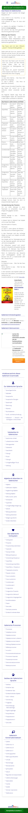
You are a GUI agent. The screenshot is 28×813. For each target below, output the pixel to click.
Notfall (8, 787)
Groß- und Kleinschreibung (13, 414)
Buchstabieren (10, 411)
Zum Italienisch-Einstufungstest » (10, 324)
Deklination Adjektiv (11, 487)
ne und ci (8, 650)
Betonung (9, 405)
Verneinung (9, 699)
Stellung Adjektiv (10, 493)
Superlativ (9, 503)
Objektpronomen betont (13, 641)
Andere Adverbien (11, 521)
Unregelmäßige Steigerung (13, 506)
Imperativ (8, 549)
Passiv (8, 603)
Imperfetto (9, 561)
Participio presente (11, 609)
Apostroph (9, 402)
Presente (8, 543)
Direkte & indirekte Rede (13, 612)
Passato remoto (10, 573)
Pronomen (9, 629)
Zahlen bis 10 (10, 744)
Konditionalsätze (11, 600)
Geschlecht (9, 450)
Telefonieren (9, 793)
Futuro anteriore (11, 579)
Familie (8, 784)
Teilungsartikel (10, 444)
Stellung (8, 465)
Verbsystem (9, 540)
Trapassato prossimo (12, 570)
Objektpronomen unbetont (13, 638)
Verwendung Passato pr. (13, 558)
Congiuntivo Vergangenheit (14, 597)
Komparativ (9, 499)
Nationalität (9, 781)
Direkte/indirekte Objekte (13, 693)
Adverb (8, 509)
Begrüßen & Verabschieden (14, 775)
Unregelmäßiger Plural (12, 462)
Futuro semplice (10, 576)
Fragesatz (9, 702)
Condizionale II (10, 585)
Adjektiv (8, 484)
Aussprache (9, 396)
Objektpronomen (11, 635)
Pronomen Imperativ (12, 656)
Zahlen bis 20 (10, 747)
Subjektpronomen (11, 632)
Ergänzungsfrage (11, 710)
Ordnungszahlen (11, 753)
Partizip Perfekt (10, 552)
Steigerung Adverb (11, 518)
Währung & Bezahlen (12, 756)
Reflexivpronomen (11, 647)
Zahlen (8, 741)
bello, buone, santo (11, 497)
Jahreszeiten (9, 769)
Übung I (8, 453)
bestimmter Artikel (11, 438)
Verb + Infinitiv (10, 696)
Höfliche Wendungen (12, 778)
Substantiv (9, 447)
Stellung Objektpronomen (13, 644)
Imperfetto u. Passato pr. (13, 567)
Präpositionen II (10, 719)
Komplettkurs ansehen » (14, 810)
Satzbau (8, 684)
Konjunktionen (10, 713)
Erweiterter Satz (10, 690)
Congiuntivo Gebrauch (12, 594)
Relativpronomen (11, 665)
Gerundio (21, 277)
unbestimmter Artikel (12, 441)
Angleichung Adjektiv (12, 490)
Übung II (8, 459)
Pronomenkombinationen (13, 653)
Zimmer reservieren (11, 790)
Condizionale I (10, 582)
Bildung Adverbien (11, 512)
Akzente (8, 408)
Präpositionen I (10, 716)
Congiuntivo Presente (12, 591)
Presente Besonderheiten (13, 546)
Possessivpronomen (12, 659)
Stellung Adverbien (11, 515)
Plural (7, 456)
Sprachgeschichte (11, 390)
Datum (8, 772)
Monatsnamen (10, 766)
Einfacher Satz (10, 687)
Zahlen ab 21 (9, 750)
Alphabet (8, 393)
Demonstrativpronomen (13, 662)
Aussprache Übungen (12, 399)
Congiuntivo (9, 588)
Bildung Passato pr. (11, 555)
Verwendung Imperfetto (13, 564)
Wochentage (9, 763)
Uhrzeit (8, 760)
